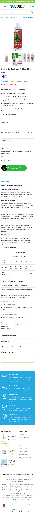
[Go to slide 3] (19, 50)
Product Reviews (23, 451)
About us (21, 443)
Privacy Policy (23, 434)
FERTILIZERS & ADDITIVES (13, 17)
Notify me (6, 140)
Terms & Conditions (24, 440)
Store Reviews (23, 448)
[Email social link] (8, 160)
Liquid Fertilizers (28, 17)
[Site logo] (17, 6)
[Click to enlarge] (4, 49)
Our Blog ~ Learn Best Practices (25, 458)
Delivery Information (24, 437)
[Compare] (2, 156)
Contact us (22, 446)
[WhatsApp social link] (10, 160)
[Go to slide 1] (15, 50)
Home (3, 17)
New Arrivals (11, 151)
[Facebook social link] (6, 160)
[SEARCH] (32, 12)
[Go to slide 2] (17, 50)
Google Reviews (23, 454)
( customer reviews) (22, 81)
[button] (3, 36)
